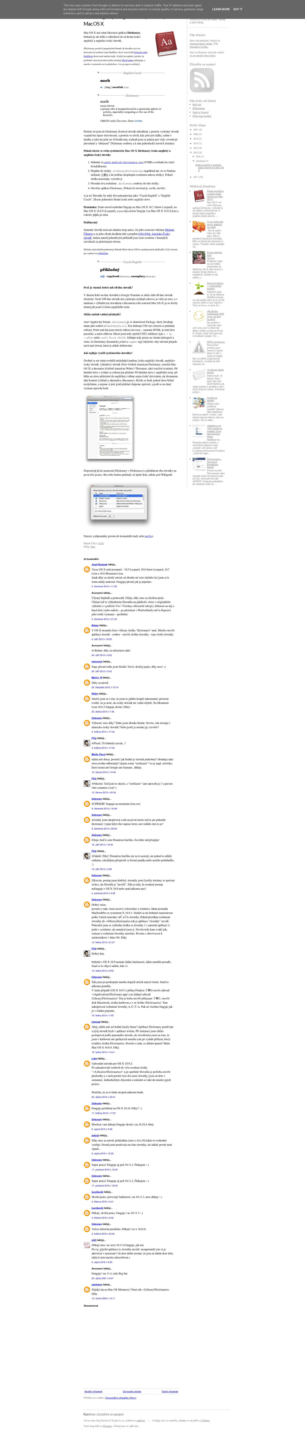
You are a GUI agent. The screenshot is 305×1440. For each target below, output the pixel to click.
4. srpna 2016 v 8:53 (102, 1262)
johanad (96, 1021)
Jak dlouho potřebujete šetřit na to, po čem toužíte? (215, 315)
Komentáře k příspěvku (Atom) (121, 1397)
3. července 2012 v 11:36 (104, 586)
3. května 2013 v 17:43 (103, 747)
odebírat (140, 1420)
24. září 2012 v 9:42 (102, 655)
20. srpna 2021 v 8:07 (102, 1278)
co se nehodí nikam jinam (203, 55)
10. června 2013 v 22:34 (104, 792)
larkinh (95, 1135)
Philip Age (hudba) (202, 116)
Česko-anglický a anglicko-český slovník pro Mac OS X (209, 167)
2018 (195, 138)
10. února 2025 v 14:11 (103, 1298)
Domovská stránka (132, 1391)
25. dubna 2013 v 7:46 (103, 711)
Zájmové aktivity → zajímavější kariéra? (215, 285)
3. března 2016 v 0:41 (102, 1201)
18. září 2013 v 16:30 (102, 844)
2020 (195, 134)
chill (94, 1240)
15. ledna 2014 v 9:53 (102, 970)
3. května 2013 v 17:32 (103, 731)
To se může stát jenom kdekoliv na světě (215, 224)
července (200, 161)
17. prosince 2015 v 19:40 (105, 1169)
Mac (93, 546)
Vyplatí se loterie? (212, 399)
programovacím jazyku (201, 43)
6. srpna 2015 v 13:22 (102, 1153)
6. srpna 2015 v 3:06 (102, 1129)
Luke (94, 1058)
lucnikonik (97, 1192)
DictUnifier (127, 60)
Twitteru (206, 1420)
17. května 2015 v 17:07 (104, 1113)
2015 (195, 143)
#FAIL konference (216, 342)
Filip (94, 738)
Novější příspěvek (93, 1391)
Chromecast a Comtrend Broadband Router (214, 463)
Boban (95, 625)
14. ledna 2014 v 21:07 (103, 942)
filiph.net (197, 104)
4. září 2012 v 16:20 (102, 639)
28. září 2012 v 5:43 (102, 671)
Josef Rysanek (99, 564)
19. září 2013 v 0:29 (102, 869)
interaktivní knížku (199, 47)
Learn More (221, 9)
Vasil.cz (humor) (201, 112)
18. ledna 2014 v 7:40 (102, 1015)
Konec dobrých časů (214, 254)
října (198, 156)
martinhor (97, 1284)
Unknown (97, 718)
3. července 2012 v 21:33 (104, 619)
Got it (238, 9)
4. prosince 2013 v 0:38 (103, 893)
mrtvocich (97, 661)
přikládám (103, 253)
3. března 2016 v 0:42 (102, 1217)
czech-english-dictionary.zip (123, 162)
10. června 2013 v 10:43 (104, 772)
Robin (95, 693)
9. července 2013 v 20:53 (104, 828)
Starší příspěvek (170, 1391)
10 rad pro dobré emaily (215, 371)
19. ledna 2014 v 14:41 (103, 1052)
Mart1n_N (97, 677)
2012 (195, 152)
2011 (195, 177)
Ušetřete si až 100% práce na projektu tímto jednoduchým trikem (214, 431)
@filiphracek (199, 108)
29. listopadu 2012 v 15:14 (105, 687)
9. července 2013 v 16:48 (104, 808)
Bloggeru (107, 1426)
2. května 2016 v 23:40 (103, 1233)
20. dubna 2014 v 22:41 (103, 1097)
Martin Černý (99, 754)
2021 (195, 129)
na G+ (148, 536)
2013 (195, 147)
